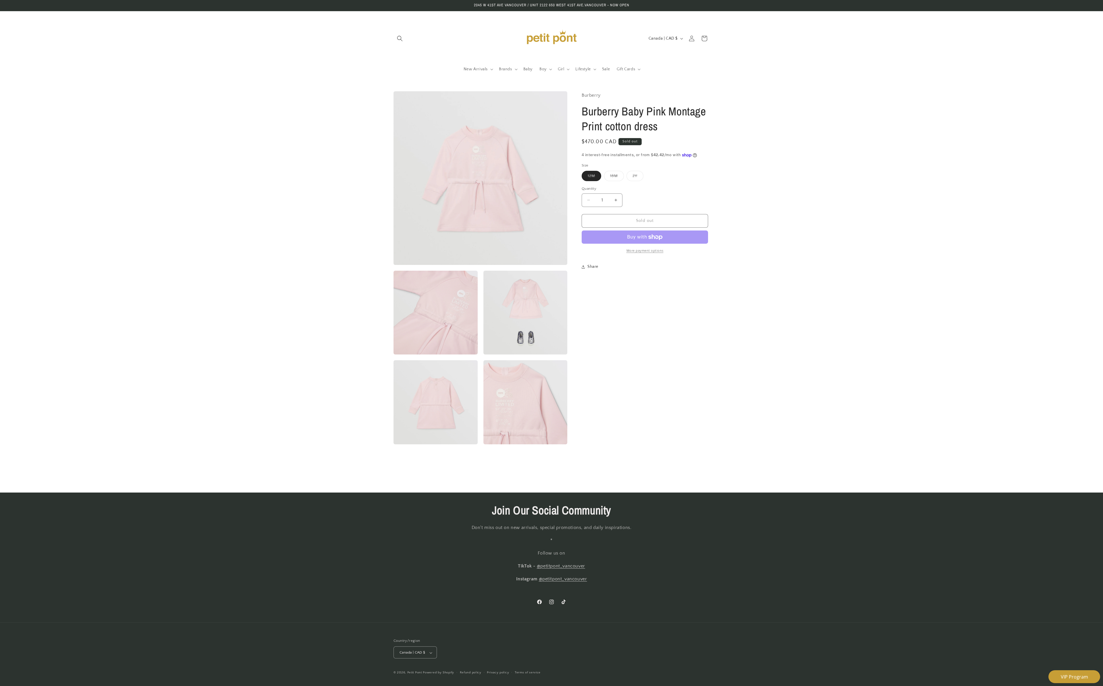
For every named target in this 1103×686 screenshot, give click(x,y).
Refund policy (470, 672)
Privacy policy (498, 672)
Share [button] (592, 266)
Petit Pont (414, 673)
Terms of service (528, 672)
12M (594, 177)
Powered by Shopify (438, 673)
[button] (400, 38)
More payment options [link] (645, 251)
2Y (638, 177)
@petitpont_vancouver (561, 566)
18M (617, 177)
